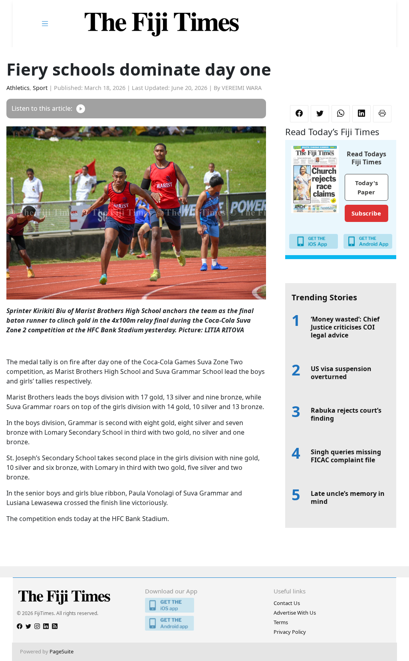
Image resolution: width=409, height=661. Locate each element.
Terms (281, 622)
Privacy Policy (290, 631)
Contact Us (287, 603)
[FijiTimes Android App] (204, 623)
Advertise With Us (295, 612)
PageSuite (61, 651)
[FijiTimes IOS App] (204, 605)
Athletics (18, 88)
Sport (40, 88)
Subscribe (366, 213)
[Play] (80, 108)
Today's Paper (366, 187)
